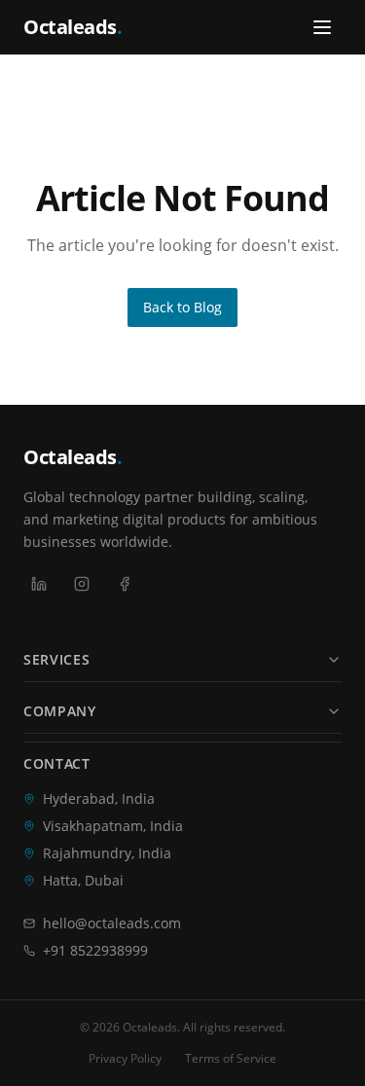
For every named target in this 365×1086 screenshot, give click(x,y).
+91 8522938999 (95, 950)
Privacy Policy (125, 1059)
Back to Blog (182, 307)
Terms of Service (230, 1059)
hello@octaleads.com (112, 923)
